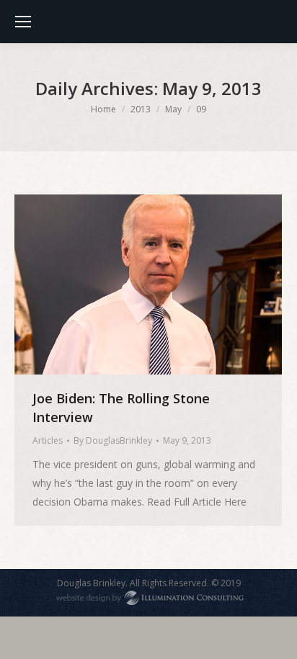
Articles (47, 440)
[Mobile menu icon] (23, 21)
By (113, 440)
